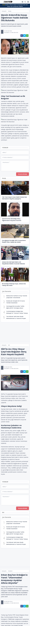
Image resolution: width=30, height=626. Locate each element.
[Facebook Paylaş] (21, 35)
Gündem (10, 571)
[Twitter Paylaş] (24, 35)
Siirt (9, 345)
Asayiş (9, 11)
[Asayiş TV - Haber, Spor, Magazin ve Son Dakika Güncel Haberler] (8, 1)
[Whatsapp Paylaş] (27, 35)
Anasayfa (4, 11)
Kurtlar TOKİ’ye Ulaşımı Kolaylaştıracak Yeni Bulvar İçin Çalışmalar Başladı (15, 5)
